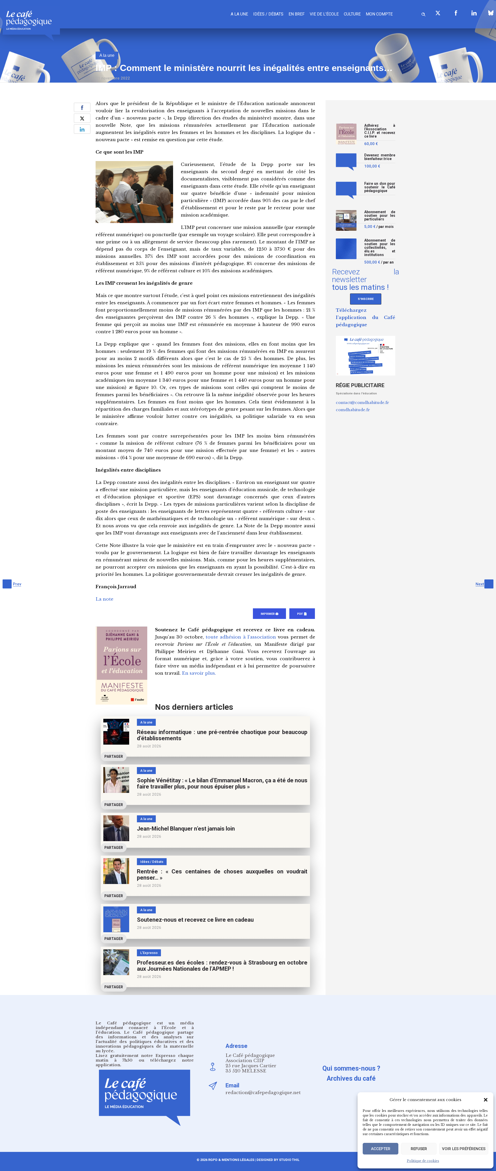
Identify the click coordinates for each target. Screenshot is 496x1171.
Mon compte (379, 14)
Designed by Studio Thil (277, 1160)
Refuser (419, 1148)
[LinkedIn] (474, 13)
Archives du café (351, 1078)
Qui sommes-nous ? (351, 1068)
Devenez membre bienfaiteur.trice (379, 157)
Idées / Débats (268, 14)
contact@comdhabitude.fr (362, 402)
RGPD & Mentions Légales (231, 1160)
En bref (297, 14)
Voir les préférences (463, 1148)
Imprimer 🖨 (269, 614)
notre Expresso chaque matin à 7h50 (145, 1058)
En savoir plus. (199, 673)
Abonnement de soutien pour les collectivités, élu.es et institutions (379, 247)
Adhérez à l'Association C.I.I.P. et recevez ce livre (379, 131)
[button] (485, 1099)
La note (104, 599)
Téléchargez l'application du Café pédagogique (365, 318)
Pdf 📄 (302, 614)
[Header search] (423, 13)
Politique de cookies (423, 1161)
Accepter (380, 1148)
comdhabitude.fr (353, 409)
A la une (239, 14)
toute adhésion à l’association (241, 637)
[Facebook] (456, 13)
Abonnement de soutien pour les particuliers (379, 215)
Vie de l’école (324, 14)
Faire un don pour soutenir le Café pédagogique (379, 187)
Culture (352, 14)
